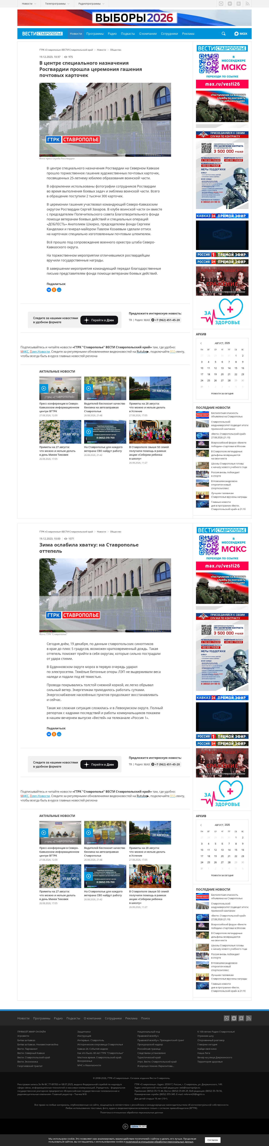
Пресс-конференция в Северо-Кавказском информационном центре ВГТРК (59, 407)
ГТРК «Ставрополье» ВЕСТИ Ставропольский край (42, 33)
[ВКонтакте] (49, 290)
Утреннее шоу (205, 1035)
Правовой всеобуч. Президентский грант (160, 1040)
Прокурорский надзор (150, 1044)
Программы (41, 1018)
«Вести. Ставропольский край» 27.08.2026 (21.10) (228, 435)
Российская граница (148, 1048)
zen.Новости (40, 352)
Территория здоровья (210, 1061)
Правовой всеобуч (148, 1035)
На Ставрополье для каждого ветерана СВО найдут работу (103, 449)
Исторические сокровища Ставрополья (100, 1044)
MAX (240, 33)
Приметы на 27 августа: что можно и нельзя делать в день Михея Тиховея (57, 450)
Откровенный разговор (211, 1040)
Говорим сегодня (207, 1044)
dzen (229, 3)
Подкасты (73, 1018)
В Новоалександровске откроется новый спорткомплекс (224, 484)
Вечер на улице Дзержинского (214, 1057)
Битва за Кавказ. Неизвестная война (37, 1044)
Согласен (213, 1140)
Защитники (84, 1031)
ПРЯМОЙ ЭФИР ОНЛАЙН (31, 1031)
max (220, 3)
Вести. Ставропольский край (33, 1057)
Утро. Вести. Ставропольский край (157, 1061)
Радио (58, 1018)
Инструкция (84, 1035)
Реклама (131, 1018)
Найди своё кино (207, 1048)
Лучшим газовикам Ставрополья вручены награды (229, 495)
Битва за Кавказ (26, 1040)
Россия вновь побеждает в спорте (225, 474)
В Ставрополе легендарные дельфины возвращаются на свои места (226, 455)
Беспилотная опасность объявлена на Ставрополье (226, 414)
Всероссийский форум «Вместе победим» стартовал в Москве (228, 444)
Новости (23, 1018)
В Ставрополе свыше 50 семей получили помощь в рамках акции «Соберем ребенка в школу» (149, 452)
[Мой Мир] (59, 290)
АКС (24, 352)
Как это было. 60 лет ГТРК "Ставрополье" (100, 1053)
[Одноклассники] (54, 290)
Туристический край (149, 1057)
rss (247, 3)
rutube (238, 3)
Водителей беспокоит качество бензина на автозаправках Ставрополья (104, 407)
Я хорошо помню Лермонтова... (155, 1066)
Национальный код (148, 1031)
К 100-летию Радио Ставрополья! (216, 1031)
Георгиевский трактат (29, 1066)
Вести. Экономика (27, 1061)
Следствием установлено (151, 1053)
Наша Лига (203, 1053)
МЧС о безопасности (89, 1065)
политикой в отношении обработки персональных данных (159, 1141)
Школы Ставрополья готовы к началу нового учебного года (229, 465)
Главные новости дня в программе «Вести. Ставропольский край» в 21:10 (228, 505)
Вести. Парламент (27, 1048)
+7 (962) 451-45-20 (167, 320)
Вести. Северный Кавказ (31, 1053)
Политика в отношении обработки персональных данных (131, 1112)
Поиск (223, 33)
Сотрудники (113, 1018)
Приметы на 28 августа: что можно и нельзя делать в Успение (147, 407)
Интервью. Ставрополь (90, 1040)
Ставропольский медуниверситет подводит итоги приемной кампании (229, 425)
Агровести (23, 1035)
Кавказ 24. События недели (92, 1048)
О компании (92, 1018)
